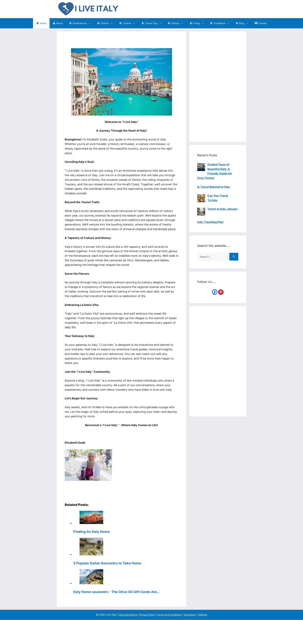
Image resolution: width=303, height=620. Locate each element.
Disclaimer (190, 614)
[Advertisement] (188, 8)
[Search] (233, 257)
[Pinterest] (221, 292)
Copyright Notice (127, 614)
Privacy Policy (147, 614)
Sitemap (202, 614)
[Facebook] (214, 292)
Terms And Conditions (169, 614)
